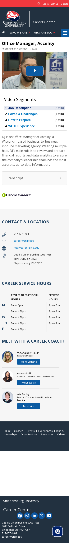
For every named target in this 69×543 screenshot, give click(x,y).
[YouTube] (49, 515)
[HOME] (4, 32)
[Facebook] (20, 515)
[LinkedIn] (34, 515)
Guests (64, 3)
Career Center (44, 22)
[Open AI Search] (57, 531)
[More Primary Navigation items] (65, 33)
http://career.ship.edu (26, 247)
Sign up (54, 3)
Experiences (45, 431)
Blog (7, 431)
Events (31, 431)
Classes (18, 431)
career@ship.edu (24, 240)
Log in (46, 3)
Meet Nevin (29, 382)
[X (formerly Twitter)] (42, 515)
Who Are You (43, 32)
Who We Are (18, 32)
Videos (61, 434)
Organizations (29, 434)
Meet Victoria (29, 362)
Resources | (49, 434)
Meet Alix (28, 406)
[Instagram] (27, 515)
